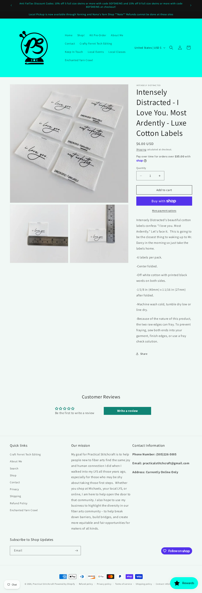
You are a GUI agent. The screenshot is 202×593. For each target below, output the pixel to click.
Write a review (127, 411)
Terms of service (123, 584)
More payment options (164, 210)
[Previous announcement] (11, 5)
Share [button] (144, 354)
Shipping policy (144, 584)
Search (14, 468)
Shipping (141, 149)
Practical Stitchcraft (43, 584)
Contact (15, 482)
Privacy (14, 489)
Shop (13, 475)
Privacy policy (104, 584)
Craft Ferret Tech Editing (25, 454)
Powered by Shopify (65, 584)
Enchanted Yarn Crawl (24, 510)
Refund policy (86, 584)
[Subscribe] (76, 550)
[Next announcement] (190, 5)
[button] (171, 47)
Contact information (166, 584)
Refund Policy (18, 503)
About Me (16, 461)
